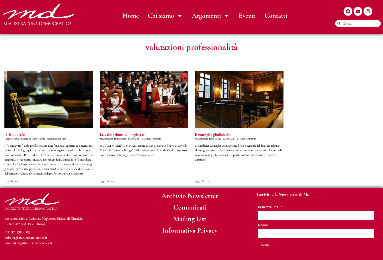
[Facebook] (348, 11)
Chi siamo (161, 16)
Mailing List (190, 218)
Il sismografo (14, 134)
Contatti (276, 16)
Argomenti (206, 16)
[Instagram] (367, 11)
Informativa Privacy (190, 230)
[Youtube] (358, 11)
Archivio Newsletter (189, 195)
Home (131, 16)
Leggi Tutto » (11, 181)
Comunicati (190, 207)
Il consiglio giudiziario (212, 134)
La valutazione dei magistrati (123, 134)
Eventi (247, 16)
